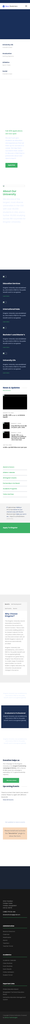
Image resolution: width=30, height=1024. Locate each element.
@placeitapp (12, 507)
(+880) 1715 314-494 (9, 912)
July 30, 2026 (7, 445)
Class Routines (7, 963)
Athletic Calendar (9, 472)
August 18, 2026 (8, 413)
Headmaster (7, 937)
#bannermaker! (11, 514)
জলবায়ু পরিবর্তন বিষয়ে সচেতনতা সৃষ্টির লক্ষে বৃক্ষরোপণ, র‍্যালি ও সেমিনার (19, 426)
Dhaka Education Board (10, 989)
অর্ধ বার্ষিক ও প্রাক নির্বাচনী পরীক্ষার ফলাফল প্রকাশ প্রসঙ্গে (15, 447)
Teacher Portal (8, 946)
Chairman (6, 934)
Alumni (5, 940)
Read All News (7, 390)
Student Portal (7, 975)
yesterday (10, 519)
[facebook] (3, 1020)
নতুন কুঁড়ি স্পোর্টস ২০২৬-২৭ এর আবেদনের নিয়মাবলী (14, 416)
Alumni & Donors (8, 467)
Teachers (6, 943)
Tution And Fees (8, 494)
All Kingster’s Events (9, 478)
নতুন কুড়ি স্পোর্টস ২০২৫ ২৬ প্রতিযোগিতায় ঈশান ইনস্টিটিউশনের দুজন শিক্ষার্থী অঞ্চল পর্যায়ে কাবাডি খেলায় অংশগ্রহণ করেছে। (18, 437)
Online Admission (8, 972)
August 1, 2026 (16, 423)
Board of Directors (9, 931)
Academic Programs (10, 489)
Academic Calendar (9, 960)
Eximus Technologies (11, 1017)
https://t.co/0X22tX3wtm (17, 516)
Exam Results (7, 969)
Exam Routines (7, 966)
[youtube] (6, 1020)
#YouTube (10, 509)
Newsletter (13, 833)
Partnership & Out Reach (11, 483)
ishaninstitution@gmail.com (11, 915)
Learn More (6, 296)
